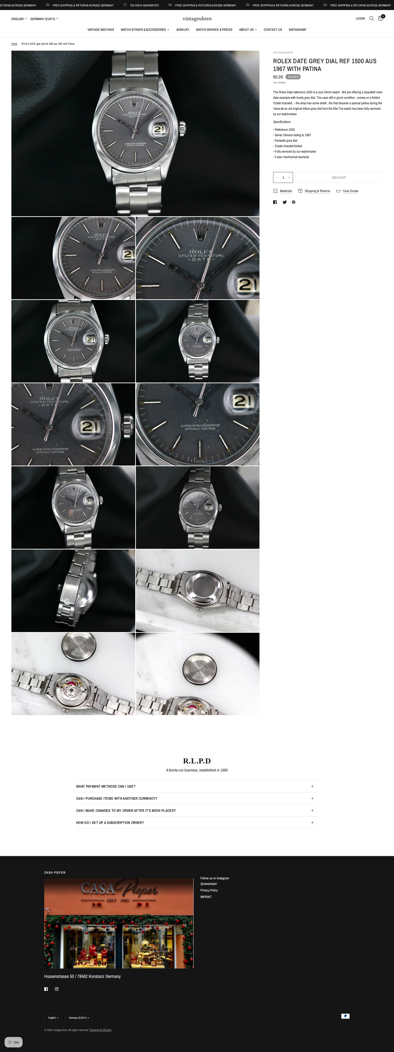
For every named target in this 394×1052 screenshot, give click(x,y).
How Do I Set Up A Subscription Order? (110, 822)
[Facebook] (49, 989)
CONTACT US (273, 29)
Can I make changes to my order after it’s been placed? (126, 810)
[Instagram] (60, 989)
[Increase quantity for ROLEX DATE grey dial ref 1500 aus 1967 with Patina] (289, 177)
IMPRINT (206, 896)
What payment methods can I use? (105, 786)
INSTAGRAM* (297, 29)
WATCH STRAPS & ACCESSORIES (143, 29)
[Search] (371, 18)
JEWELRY (182, 29)
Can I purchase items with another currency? (117, 798)
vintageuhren (197, 18)
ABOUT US (246, 29)
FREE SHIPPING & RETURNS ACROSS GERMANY (116, 5)
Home (14, 44)
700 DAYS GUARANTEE (55, 5)
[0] (379, 18)
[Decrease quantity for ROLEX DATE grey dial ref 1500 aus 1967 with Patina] (276, 177)
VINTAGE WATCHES (101, 29)
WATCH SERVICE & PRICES (214, 29)
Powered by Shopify (100, 1030)
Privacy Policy (209, 890)
